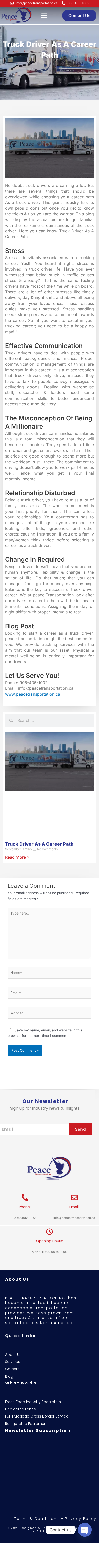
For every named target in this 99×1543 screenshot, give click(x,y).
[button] (44, 15)
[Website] (49, 1014)
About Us (13, 1354)
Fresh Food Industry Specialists (33, 1401)
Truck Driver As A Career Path (39, 844)
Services (12, 1361)
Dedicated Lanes (20, 1409)
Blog (9, 1376)
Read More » (17, 857)
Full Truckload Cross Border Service (36, 1416)
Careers (12, 1369)
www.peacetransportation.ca (32, 694)
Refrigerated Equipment (26, 1423)
